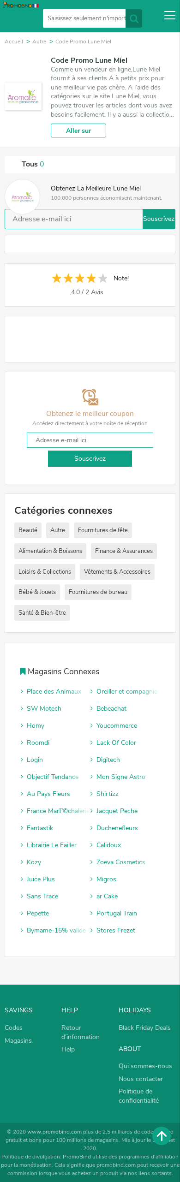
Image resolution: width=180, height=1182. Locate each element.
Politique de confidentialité (139, 1096)
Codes (14, 1027)
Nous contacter (141, 1079)
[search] (134, 18)
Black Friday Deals (145, 1027)
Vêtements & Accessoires (117, 572)
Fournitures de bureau (98, 592)
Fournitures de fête (103, 530)
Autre (57, 530)
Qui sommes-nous (145, 1066)
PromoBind (77, 1156)
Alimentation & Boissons (50, 551)
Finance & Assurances (124, 551)
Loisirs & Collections (44, 572)
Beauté (27, 530)
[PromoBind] (19, 16)
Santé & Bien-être (42, 613)
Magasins (18, 1040)
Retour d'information (80, 1032)
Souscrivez (158, 218)
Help (68, 1049)
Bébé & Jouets (37, 592)
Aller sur (78, 130)
